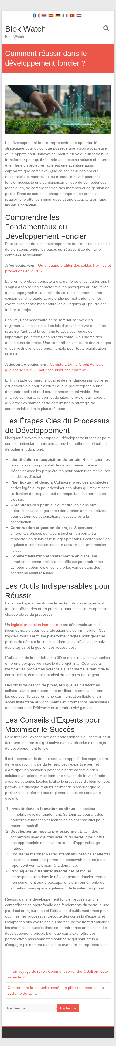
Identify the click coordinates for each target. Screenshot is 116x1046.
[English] (44, 15)
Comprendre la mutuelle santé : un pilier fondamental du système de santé (56, 990)
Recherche (68, 1008)
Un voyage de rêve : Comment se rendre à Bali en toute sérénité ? (58, 974)
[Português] (72, 15)
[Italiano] (65, 15)
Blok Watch (25, 28)
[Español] (51, 15)
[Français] (37, 15)
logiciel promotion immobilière (36, 625)
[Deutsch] (58, 15)
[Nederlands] (79, 15)
